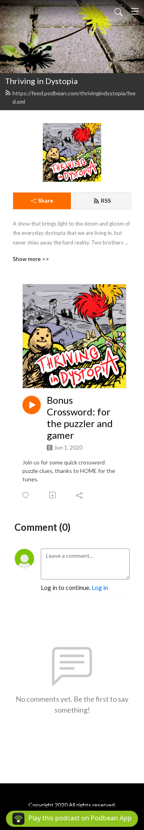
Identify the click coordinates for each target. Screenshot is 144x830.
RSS (106, 200)
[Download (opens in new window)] (53, 495)
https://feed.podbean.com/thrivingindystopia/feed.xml (74, 97)
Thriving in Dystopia (41, 81)
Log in (100, 587)
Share (45, 200)
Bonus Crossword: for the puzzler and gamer (80, 417)
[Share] (79, 495)
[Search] (118, 11)
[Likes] (26, 495)
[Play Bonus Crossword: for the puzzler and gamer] (31, 405)
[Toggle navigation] (135, 11)
